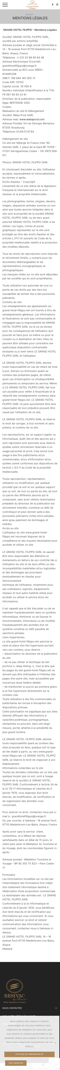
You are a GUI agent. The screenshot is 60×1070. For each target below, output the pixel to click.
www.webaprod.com (32, 119)
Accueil (29, 14)
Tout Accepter (15, 1063)
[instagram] (57, 5)
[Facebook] (53, 5)
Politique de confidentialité (29, 1054)
